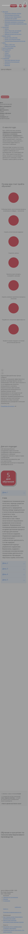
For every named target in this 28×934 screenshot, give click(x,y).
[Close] (25, 3)
